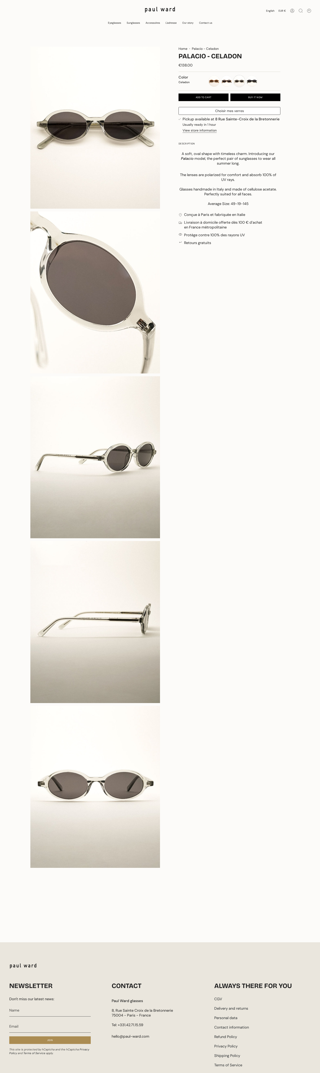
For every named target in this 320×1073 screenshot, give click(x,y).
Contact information (231, 1027)
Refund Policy (225, 1036)
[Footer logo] (23, 967)
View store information (200, 131)
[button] (114, 23)
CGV (218, 999)
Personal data (225, 1017)
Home (183, 49)
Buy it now (255, 97)
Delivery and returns (231, 1008)
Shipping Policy (227, 1055)
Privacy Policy (226, 1046)
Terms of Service (34, 1053)
